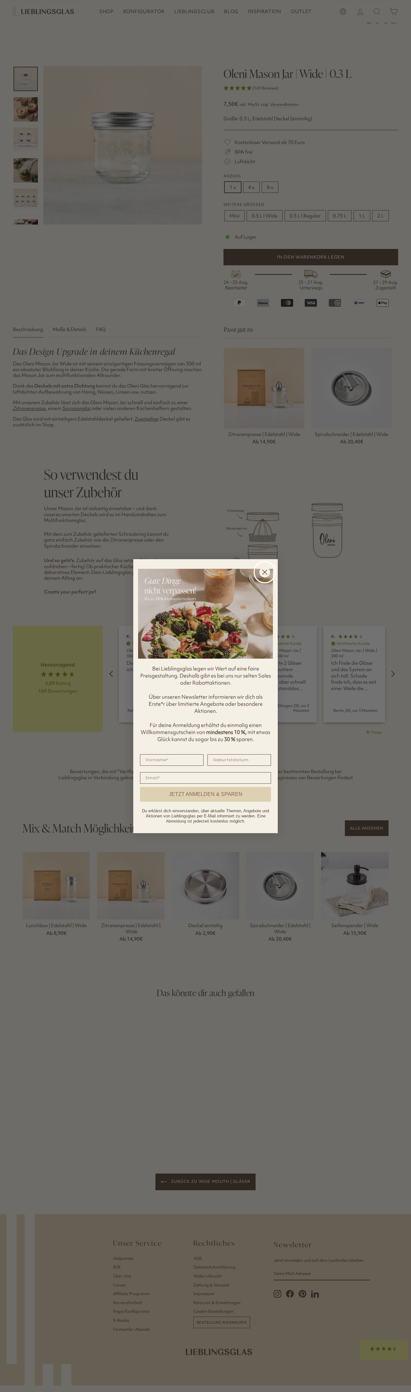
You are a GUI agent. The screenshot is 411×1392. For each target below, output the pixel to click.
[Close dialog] (264, 572)
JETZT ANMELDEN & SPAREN (205, 794)
